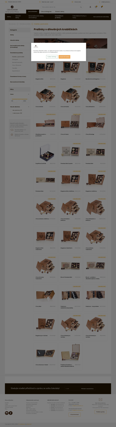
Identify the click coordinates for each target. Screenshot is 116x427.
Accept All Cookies (64, 56)
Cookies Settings (51, 56)
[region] (58, 52)
